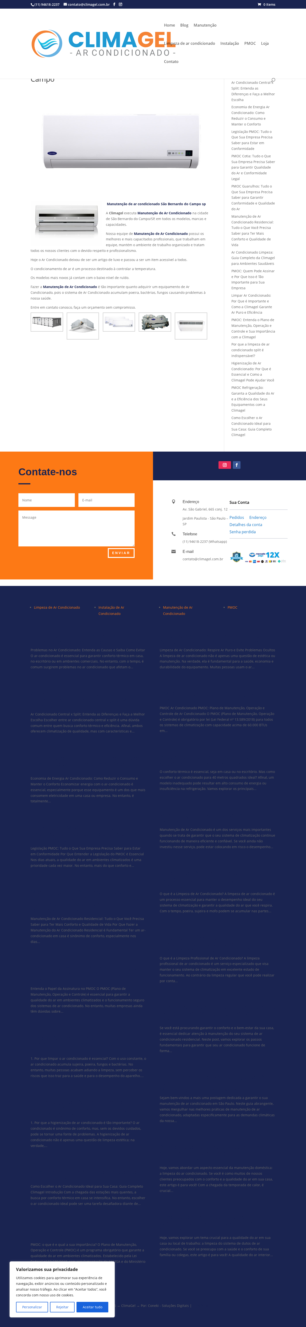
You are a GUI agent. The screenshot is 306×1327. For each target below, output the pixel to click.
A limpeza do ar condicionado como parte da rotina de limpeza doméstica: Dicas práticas (215, 1153)
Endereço (258, 518)
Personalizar (32, 1307)
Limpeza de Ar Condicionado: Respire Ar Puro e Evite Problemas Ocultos (214, 638)
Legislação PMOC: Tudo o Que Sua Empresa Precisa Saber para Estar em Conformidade (85, 833)
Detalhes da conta (246, 525)
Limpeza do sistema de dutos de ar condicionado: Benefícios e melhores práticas (213, 1223)
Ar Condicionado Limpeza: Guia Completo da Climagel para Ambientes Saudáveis (253, 258)
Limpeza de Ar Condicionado (57, 607)
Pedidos (237, 518)
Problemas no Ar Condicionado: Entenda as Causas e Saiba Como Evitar (87, 638)
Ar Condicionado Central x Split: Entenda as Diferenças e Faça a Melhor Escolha (86, 699)
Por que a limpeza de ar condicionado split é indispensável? (250, 350)
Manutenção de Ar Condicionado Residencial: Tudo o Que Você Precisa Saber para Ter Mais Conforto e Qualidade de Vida (84, 901)
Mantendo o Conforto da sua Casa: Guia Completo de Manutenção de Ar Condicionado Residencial (217, 1013)
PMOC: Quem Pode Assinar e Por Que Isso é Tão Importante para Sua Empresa (85, 974)
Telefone (190, 534)
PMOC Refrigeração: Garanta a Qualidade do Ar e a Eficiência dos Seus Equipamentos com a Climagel (252, 399)
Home (169, 25)
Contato (171, 62)
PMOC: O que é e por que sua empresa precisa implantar (87, 1233)
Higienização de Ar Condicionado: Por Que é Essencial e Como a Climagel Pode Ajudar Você (85, 1108)
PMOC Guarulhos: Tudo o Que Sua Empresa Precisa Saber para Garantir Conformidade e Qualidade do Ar (253, 197)
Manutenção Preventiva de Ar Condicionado (202, 818)
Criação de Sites (205, 1305)
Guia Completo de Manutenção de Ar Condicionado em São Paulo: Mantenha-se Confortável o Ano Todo (214, 1083)
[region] (62, 1289)
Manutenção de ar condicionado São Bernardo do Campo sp (156, 204)
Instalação (229, 44)
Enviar (121, 553)
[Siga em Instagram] (225, 465)
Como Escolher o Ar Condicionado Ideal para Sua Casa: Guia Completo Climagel (88, 1175)
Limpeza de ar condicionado (189, 44)
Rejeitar (62, 1307)
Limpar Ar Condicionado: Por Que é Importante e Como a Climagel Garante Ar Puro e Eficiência (87, 1044)
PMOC (250, 44)
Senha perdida (243, 532)
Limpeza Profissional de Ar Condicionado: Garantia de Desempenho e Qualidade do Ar (206, 943)
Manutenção (205, 25)
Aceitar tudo (92, 1307)
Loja (265, 44)
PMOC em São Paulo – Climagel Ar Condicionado (209, 696)
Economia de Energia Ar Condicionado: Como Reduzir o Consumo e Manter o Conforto (87, 763)
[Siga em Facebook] (236, 465)
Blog (184, 25)
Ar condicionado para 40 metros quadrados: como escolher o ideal (209, 760)
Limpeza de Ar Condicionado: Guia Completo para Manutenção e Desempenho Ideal (210, 879)
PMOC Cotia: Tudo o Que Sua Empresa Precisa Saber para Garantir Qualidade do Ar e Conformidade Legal (253, 167)
